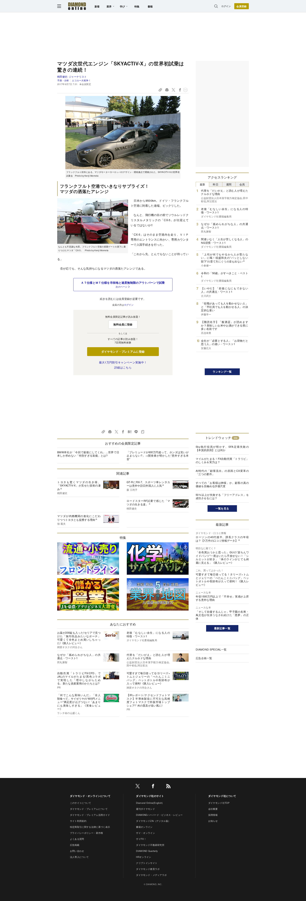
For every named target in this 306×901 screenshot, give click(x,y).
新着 (97, 6)
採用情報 (213, 815)
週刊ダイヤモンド (145, 808)
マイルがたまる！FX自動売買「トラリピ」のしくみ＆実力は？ (222, 460)
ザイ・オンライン (145, 833)
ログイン (226, 6)
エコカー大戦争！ (81, 80)
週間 (229, 184)
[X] (137, 787)
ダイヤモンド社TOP (219, 802)
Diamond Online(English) (149, 802)
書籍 (150, 6)
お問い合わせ (77, 851)
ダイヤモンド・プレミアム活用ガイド (90, 815)
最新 (202, 184)
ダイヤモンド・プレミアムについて (89, 808)
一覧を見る (222, 508)
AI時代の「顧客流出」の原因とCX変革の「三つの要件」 (222, 472)
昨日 (215, 184)
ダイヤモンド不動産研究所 (150, 845)
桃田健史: (72, 76)
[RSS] (168, 787)
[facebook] (153, 787)
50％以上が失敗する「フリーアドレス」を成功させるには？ (222, 496)
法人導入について (79, 857)
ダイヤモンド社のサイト (150, 796)
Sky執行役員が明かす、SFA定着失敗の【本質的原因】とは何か (222, 448)
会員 (242, 184)
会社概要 (213, 808)
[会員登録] (241, 6)
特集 (137, 6)
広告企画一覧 (204, 658)
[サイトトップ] (77, 6)
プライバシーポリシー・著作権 (86, 833)
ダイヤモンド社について (222, 796)
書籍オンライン (144, 827)
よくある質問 (77, 839)
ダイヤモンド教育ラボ (148, 869)
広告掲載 (74, 845)
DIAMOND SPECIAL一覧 (211, 649)
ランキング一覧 (222, 372)
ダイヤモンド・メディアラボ (151, 875)
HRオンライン (143, 857)
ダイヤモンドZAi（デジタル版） (153, 821)
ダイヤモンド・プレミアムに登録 (123, 351)
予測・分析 (63, 80)
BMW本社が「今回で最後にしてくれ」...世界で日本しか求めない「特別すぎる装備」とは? (88, 453)
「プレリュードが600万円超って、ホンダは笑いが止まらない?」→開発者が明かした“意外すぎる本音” (158, 455)
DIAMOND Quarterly (147, 851)
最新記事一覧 (222, 628)
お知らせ (213, 821)
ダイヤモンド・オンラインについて (90, 796)
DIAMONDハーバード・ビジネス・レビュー (159, 815)
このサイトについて (80, 802)
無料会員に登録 (122, 324)
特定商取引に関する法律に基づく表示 (90, 827)
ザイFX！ (141, 839)
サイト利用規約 (78, 821)
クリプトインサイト (146, 863)
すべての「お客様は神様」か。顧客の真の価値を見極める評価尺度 (222, 484)
